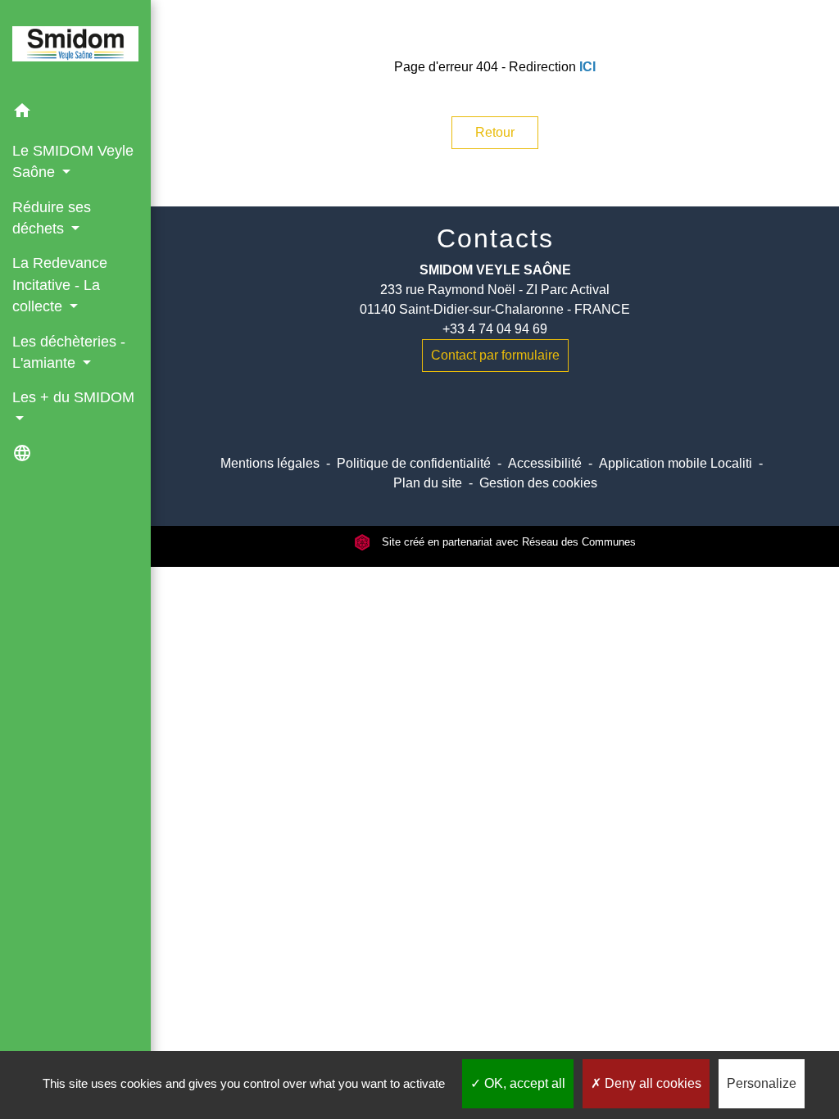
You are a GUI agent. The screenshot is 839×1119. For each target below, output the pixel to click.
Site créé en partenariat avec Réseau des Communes (507, 542)
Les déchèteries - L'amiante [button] (68, 352)
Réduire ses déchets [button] (51, 218)
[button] (75, 113)
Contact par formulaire (495, 355)
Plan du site (427, 483)
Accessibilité (545, 463)
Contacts (495, 238)
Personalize (761, 1083)
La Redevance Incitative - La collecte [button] (59, 285)
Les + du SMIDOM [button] (73, 397)
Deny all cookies (651, 1083)
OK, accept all (523, 1083)
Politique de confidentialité (414, 463)
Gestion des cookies (538, 483)
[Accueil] (75, 47)
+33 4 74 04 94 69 (494, 329)
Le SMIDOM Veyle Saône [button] (73, 161)
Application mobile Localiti (675, 463)
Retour (495, 132)
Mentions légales (270, 463)
